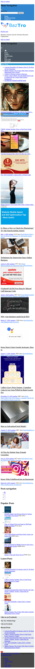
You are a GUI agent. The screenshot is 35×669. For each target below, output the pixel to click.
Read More (17, 236)
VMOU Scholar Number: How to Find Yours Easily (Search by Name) (17, 580)
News (6, 52)
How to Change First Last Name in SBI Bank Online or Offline (17, 525)
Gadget (6, 54)
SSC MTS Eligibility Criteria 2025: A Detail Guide (17, 602)
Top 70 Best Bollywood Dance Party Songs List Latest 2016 (18, 535)
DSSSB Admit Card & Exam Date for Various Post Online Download (18, 514)
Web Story (7, 61)
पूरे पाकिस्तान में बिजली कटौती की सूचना (15, 80)
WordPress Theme (9, 18)
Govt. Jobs (7, 59)
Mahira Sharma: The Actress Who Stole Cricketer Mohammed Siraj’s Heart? (19, 71)
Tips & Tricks (8, 56)
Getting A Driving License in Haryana (15, 74)
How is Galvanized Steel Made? (13, 426)
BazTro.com (4, 31)
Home (6, 16)
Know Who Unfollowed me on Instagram (17, 479)
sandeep (11, 234)
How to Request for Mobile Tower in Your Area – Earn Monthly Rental (19, 545)
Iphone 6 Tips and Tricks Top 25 (14, 555)
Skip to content (5, 1)
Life (5, 57)
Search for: (4, 11)
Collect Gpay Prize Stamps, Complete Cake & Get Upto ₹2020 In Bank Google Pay (17, 389)
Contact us (7, 19)
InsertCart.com (7, 655)
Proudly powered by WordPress (10, 653)
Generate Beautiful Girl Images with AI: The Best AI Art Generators (19, 570)
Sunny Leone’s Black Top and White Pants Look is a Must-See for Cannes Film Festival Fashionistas (18, 77)
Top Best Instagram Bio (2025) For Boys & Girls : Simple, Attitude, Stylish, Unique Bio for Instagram (19, 591)
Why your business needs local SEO (15, 317)
